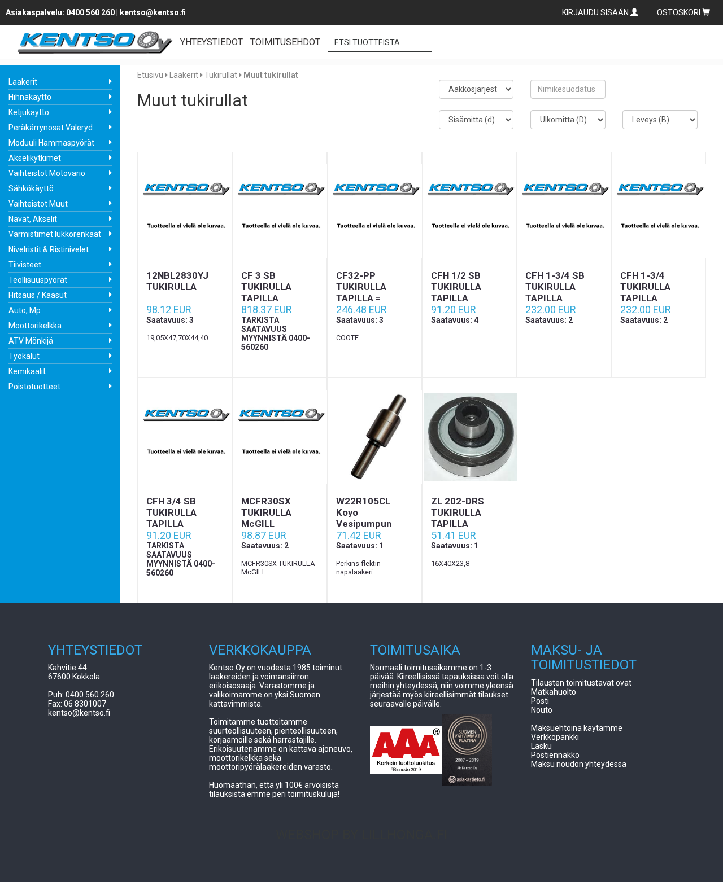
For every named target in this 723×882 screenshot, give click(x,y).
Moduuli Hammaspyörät (51, 142)
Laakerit (22, 81)
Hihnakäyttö (29, 97)
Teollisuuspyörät (37, 279)
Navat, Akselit (32, 218)
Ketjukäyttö (28, 112)
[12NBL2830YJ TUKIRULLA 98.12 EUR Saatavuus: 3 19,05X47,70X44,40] (185, 211)
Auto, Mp (24, 310)
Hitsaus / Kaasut (37, 295)
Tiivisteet (24, 264)
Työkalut (24, 356)
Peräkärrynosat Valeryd (50, 127)
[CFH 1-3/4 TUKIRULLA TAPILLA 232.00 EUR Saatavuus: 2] (658, 211)
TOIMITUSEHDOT (285, 42)
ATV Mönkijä (30, 340)
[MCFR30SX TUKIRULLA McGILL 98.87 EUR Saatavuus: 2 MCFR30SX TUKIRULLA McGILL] (279, 437)
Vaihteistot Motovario (46, 173)
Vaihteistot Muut (38, 203)
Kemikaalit (27, 371)
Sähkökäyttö (31, 188)
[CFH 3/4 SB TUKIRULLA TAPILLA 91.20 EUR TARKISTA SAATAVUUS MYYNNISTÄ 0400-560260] (185, 437)
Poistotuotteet (34, 386)
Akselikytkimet (34, 158)
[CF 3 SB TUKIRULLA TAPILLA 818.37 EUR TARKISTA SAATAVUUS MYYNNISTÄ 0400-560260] (279, 211)
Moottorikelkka (35, 325)
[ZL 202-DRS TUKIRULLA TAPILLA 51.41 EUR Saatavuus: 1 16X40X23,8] (469, 437)
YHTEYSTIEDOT (211, 42)
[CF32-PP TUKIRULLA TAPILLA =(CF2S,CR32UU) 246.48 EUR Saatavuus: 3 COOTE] (374, 211)
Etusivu (150, 75)
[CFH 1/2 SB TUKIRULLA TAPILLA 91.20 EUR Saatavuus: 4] (469, 211)
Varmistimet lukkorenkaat (54, 234)
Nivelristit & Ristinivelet (48, 249)
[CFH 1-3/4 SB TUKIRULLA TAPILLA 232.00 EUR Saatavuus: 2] (564, 211)
